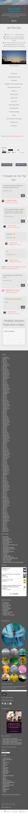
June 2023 (5, 381)
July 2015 (5, 508)
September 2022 (6, 392)
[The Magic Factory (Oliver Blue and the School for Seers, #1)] (24, 572)
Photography (13, 38)
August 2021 (5, 409)
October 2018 (5, 455)
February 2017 (6, 482)
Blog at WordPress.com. (6, 807)
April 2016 (5, 496)
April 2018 (5, 463)
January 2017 (6, 484)
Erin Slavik (5, 581)
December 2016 (6, 485)
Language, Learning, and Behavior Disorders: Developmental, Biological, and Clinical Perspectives (11, 587)
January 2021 (6, 419)
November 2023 (6, 374)
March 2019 (5, 449)
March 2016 (5, 497)
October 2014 (5, 519)
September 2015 (6, 505)
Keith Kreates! (6, 552)
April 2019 (5, 447)
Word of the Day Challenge (8, 547)
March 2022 (5, 400)
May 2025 (5, 361)
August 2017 (5, 474)
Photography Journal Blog (8, 551)
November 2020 (6, 422)
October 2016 (5, 488)
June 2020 (5, 428)
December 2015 (6, 501)
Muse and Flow (7, 38)
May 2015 (5, 511)
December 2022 (6, 388)
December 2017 (6, 469)
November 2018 (6, 454)
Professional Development (8, 775)
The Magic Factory (6, 568)
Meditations (21, 36)
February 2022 (6, 401)
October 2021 (5, 407)
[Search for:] (7, 747)
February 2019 (6, 450)
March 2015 (5, 513)
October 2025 (5, 357)
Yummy (4, 791)
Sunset (18, 46)
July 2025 (5, 359)
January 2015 (6, 515)
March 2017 (5, 481)
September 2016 (6, 489)
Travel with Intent (6, 555)
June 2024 (5, 366)
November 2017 (6, 470)
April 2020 (5, 431)
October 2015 (5, 504)
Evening (22, 42)
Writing (14, 40)
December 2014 (6, 516)
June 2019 (5, 444)
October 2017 (5, 471)
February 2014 (6, 529)
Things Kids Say (6, 783)
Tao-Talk (5, 554)
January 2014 (6, 531)
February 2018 (6, 466)
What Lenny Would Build (12, 738)
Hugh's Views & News (7, 559)
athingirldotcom (6, 550)
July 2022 (5, 395)
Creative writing (10, 42)
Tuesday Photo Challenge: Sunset (15, 136)
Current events (6, 762)
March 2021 (5, 416)
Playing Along (6, 606)
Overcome (19, 44)
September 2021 (6, 408)
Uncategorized (6, 786)
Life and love (16, 36)
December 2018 (6, 453)
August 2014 (5, 521)
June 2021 (5, 412)
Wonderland (22, 46)
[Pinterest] (2, 703)
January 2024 (6, 372)
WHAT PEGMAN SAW (7, 542)
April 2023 (5, 382)
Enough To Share (6, 613)
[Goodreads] (8, 703)
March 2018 (5, 465)
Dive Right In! (6, 602)
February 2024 (6, 370)
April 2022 (5, 399)
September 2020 (6, 424)
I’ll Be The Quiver (6, 164)
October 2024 (5, 364)
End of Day (17, 42)
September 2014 (6, 520)
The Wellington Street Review (9, 548)
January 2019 (6, 451)
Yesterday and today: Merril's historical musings (13, 562)
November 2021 (6, 405)
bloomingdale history (7, 539)
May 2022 (5, 397)
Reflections (21, 38)
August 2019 (5, 442)
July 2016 (5, 492)
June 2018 (5, 461)
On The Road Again (7, 608)
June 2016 (5, 493)
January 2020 (6, 435)
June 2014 (5, 524)
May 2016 (5, 494)
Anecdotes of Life (9, 36)
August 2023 (5, 378)
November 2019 (6, 438)
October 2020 (5, 423)
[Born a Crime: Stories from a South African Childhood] (24, 577)
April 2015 (5, 512)
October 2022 (5, 391)
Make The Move (6, 604)
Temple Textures (21, 164)
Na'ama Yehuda (14, 10)
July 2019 (5, 443)
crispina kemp (11, 201)
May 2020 (5, 430)
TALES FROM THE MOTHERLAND (10, 558)
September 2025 (6, 358)
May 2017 (5, 478)
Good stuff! (5, 764)
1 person (10, 190)
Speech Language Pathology (9, 782)
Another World (6, 609)
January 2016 (6, 500)
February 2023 (6, 385)
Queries (4, 777)
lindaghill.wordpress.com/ (8, 556)
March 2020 (5, 432)
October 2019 (5, 439)
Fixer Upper (5, 610)
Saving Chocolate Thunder (7, 579)
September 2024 (6, 365)
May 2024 (5, 368)
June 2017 (5, 477)
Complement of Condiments (9, 614)
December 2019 (6, 436)
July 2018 (5, 459)
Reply (23, 195)
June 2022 (5, 396)
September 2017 (6, 473)
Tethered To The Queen (8, 612)
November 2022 (6, 389)
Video (4, 787)
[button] (14, 635)
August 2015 (5, 507)
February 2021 (6, 417)
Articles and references (7, 759)
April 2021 (5, 415)
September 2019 (6, 440)
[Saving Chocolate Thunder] (24, 583)
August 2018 (5, 458)
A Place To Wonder (7, 561)
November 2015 (6, 502)
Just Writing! (5, 536)
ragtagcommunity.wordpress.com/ (10, 544)
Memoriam (5, 770)
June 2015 (5, 509)
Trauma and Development (8, 785)
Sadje (4, 738)
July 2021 (5, 411)
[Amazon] (5, 703)
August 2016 (5, 490)
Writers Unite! (6, 543)
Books (4, 760)
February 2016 (6, 498)
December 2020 (6, 420)
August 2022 (5, 393)
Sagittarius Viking (12, 290)
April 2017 (5, 480)
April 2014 (5, 527)
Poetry (17, 38)
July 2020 (5, 427)
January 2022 (6, 403)
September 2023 (6, 377)
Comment (20, 342)
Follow (4, 694)
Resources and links (7, 781)
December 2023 (6, 373)
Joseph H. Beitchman (7, 589)
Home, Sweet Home (7, 605)
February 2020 (6, 434)
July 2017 (5, 475)
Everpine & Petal (6, 538)
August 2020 (5, 426)
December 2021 (6, 404)
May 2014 (5, 525)
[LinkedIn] (10, 703)
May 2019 (5, 446)
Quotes (4, 778)
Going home (13, 44)
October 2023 (5, 376)
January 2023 (6, 386)
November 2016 (6, 486)
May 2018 (5, 462)
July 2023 (5, 380)
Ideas (4, 766)
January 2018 (6, 467)
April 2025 (5, 362)
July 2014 (5, 523)
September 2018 (6, 457)
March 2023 (5, 384)
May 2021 (5, 413)
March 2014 (5, 528)
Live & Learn (5, 546)
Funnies (4, 763)
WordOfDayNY (6, 789)
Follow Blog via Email (6, 683)
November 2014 (6, 517)
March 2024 (5, 369)
